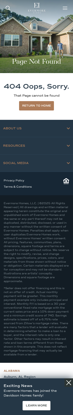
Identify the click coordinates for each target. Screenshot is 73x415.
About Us (12, 128)
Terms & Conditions (18, 186)
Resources (14, 145)
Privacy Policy (14, 180)
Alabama (12, 371)
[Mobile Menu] (65, 8)
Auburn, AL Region (20, 377)
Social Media (16, 163)
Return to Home (36, 105)
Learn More (36, 405)
